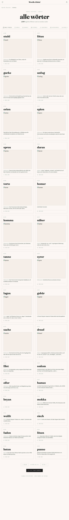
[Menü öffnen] (2, 2)
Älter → (44, 464)
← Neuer (24, 464)
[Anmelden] (66, 2)
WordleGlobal (34, 2)
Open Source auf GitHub (40, 476)
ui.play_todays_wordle (34, 470)
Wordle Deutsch (6, 7)
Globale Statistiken (27, 476)
